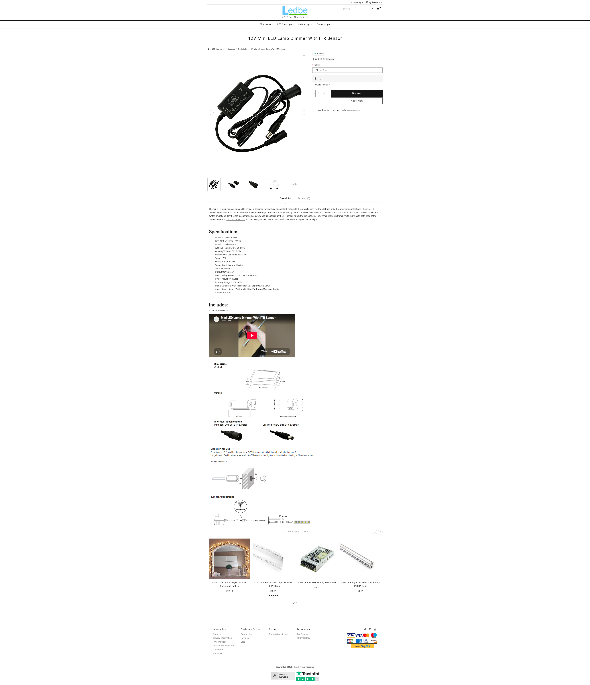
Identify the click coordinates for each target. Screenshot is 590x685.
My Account (374, 2)
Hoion (327, 110)
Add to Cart (357, 100)
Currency (356, 2)
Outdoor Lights (324, 24)
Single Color (242, 49)
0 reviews (329, 59)
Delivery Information (222, 638)
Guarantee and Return (223, 645)
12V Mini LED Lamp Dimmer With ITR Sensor (267, 49)
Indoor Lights (305, 24)
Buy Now (356, 93)
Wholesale (217, 653)
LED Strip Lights (285, 24)
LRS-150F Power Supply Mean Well (273, 582)
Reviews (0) (304, 198)
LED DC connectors (235, 219)
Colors (317, 65)
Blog (243, 642)
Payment (245, 638)
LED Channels (265, 24)
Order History (303, 638)
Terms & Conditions (278, 634)
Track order (218, 649)
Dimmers (231, 49)
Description (286, 198)
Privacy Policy (219, 642)
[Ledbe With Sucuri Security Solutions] (283, 675)
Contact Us (246, 634)
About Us (217, 634)
